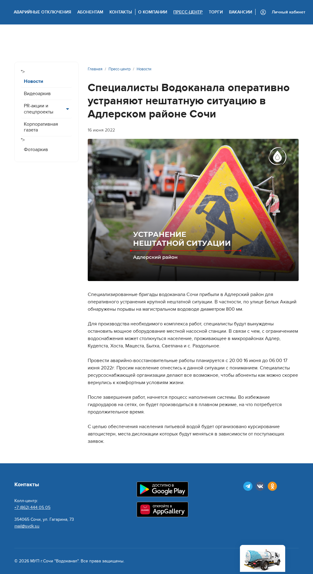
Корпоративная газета (41, 127)
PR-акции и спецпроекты (38, 109)
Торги (216, 12)
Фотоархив (36, 149)
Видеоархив (37, 94)
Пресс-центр (188, 12)
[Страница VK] (260, 486)
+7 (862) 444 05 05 (32, 507)
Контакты (120, 12)
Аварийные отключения (42, 12)
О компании (152, 12)
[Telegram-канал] (247, 486)
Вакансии (240, 12)
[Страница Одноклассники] (272, 486)
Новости (33, 81)
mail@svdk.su (26, 526)
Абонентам (90, 12)
